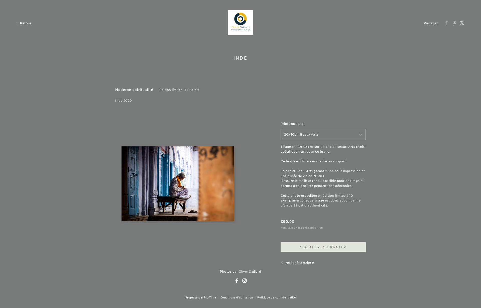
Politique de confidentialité (276, 297)
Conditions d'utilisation (236, 297)
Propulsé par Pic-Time (200, 297)
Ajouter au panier (323, 247)
